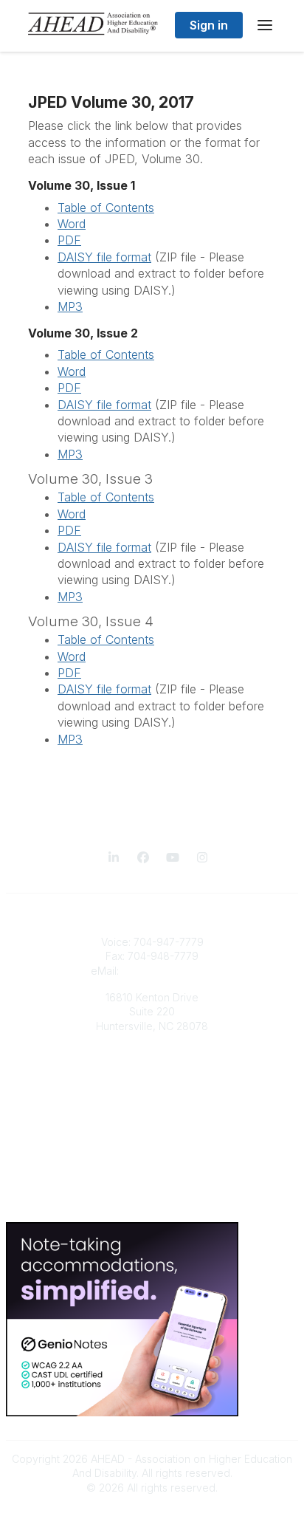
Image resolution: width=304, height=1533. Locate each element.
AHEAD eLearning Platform (152, 1070)
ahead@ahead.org (167, 970)
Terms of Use (152, 1203)
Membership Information (152, 1099)
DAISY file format (104, 257)
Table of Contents (106, 207)
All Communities (152, 1144)
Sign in (209, 25)
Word (72, 223)
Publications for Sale (152, 1085)
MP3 (70, 306)
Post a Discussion (152, 1158)
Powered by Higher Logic (152, 1514)
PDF (69, 240)
